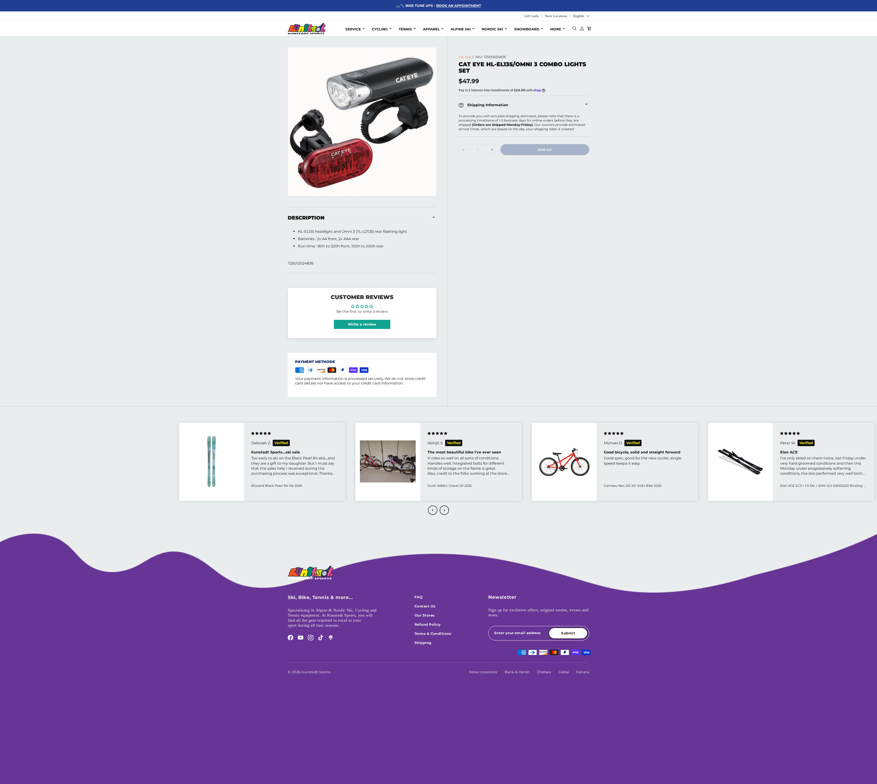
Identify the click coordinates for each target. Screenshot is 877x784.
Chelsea (544, 672)
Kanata (582, 672)
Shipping (423, 643)
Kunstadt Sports (315, 672)
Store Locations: (483, 672)
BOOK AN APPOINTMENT (458, 5)
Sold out (545, 150)
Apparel (431, 29)
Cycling (380, 29)
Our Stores (425, 615)
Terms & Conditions (433, 633)
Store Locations (556, 16)
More (555, 29)
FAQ (419, 597)
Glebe (563, 672)
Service (353, 29)
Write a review (362, 324)
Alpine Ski (461, 29)
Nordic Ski (492, 29)
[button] (432, 510)
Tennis (405, 29)
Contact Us (425, 606)
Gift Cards (531, 16)
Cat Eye (465, 57)
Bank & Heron (517, 672)
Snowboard (526, 29)
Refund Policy (428, 624)
